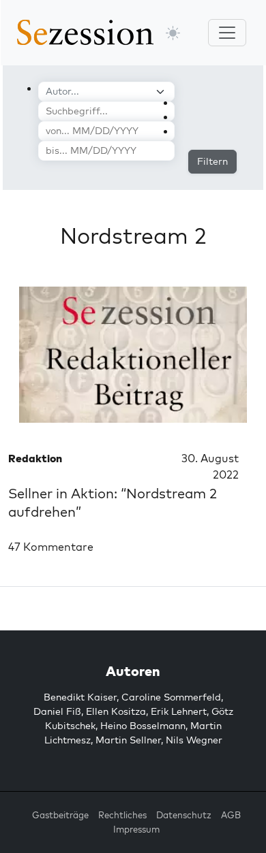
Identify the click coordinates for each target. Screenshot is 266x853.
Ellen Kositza (116, 711)
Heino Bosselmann (143, 726)
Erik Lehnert (179, 711)
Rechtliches (122, 814)
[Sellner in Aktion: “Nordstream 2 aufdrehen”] (133, 355)
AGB (231, 814)
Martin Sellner (128, 740)
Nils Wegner (194, 740)
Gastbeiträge (60, 814)
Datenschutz (183, 814)
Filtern (212, 161)
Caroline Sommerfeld (171, 697)
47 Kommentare (50, 546)
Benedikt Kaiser (80, 697)
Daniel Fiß (57, 711)
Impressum (136, 829)
